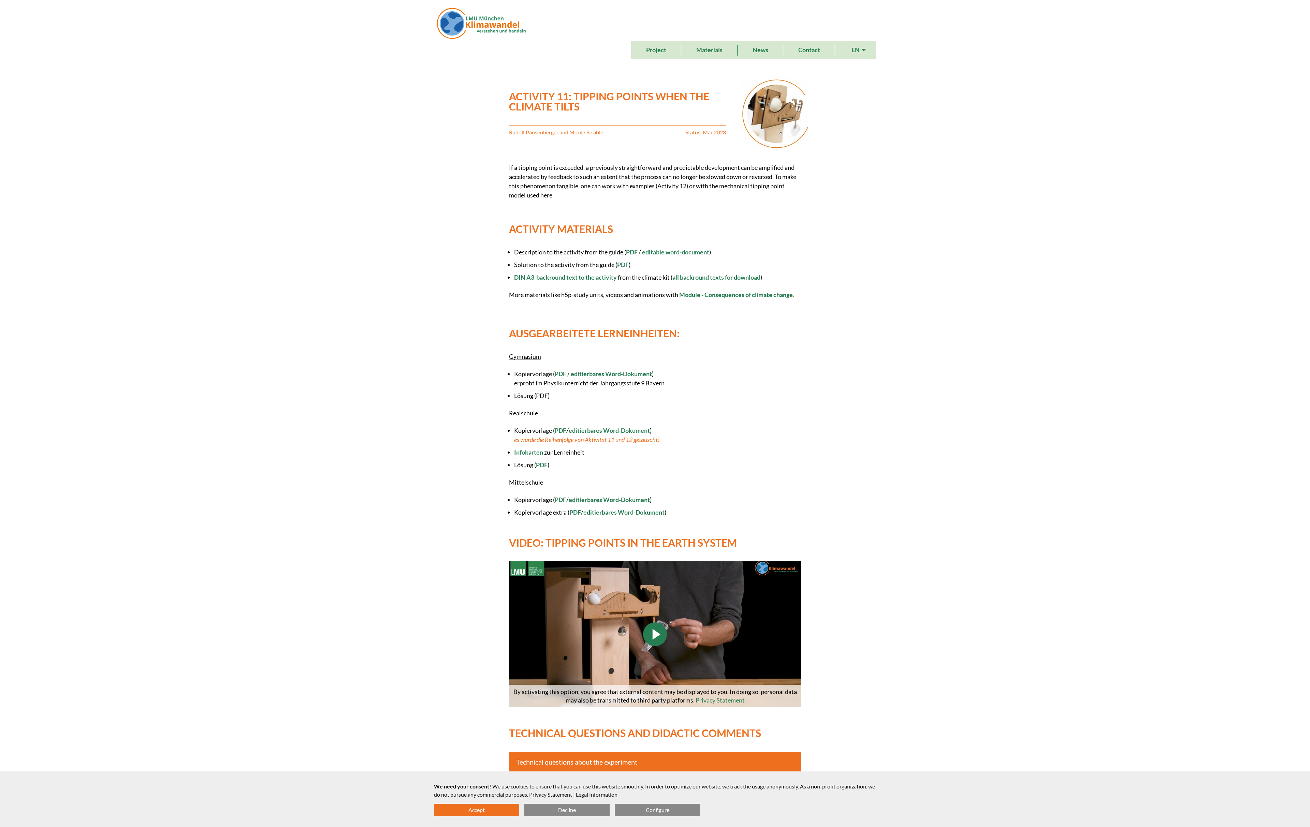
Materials (709, 50)
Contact (809, 50)
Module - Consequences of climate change (736, 294)
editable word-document (675, 252)
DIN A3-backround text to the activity (565, 277)
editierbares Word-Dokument (611, 374)
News (760, 50)
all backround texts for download (716, 277)
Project (656, 50)
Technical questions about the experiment (576, 762)
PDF (632, 252)
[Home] (481, 33)
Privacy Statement (720, 700)
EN (856, 50)
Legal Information (596, 794)
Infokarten (528, 452)
